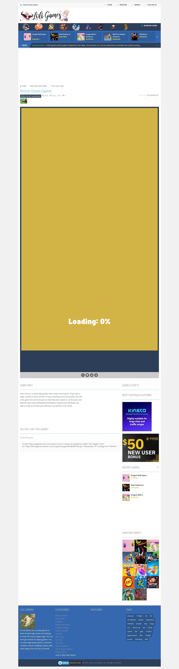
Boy (145, 623)
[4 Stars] (145, 95)
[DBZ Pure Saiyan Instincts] (128, 557)
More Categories (62, 646)
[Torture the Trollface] (153, 582)
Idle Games (59, 637)
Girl (136, 631)
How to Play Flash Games (65, 655)
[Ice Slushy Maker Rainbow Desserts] (141, 570)
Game (129, 631)
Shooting (138, 639)
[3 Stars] (143, 95)
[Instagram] (33, 654)
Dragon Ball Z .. (137, 495)
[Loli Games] (45, 15)
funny (150, 627)
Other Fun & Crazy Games (38, 86)
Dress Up (136, 627)
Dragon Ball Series (62, 624)
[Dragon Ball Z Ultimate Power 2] (126, 497)
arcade (138, 623)
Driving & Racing (61, 628)
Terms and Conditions (64, 649)
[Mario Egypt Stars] (128, 570)
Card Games (60, 618)
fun (144, 627)
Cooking (58, 621)
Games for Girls (61, 631)
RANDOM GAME (150, 25)
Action (140, 620)
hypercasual (132, 635)
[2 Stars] (141, 95)
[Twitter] (25, 654)
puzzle (129, 639)
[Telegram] (40, 654)
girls (141, 631)
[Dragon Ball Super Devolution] (126, 477)
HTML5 (149, 631)
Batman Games (61, 615)
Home (24, 86)
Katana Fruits (38, 45)
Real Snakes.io (64, 34)
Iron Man (59, 640)
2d (146, 616)
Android (130, 623)
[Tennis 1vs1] (128, 582)
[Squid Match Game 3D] (141, 594)
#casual (130, 616)
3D (151, 616)
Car (128, 627)
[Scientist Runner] (153, 557)
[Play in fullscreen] (92, 375)
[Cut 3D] (153, 570)
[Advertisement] (89, 66)
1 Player (139, 616)
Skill (146, 639)
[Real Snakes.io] (126, 487)
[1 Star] (140, 95)
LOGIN (109, 5)
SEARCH (137, 5)
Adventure (150, 620)
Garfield (58, 634)
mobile (148, 635)
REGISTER (123, 5)
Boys (152, 623)
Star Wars (59, 643)
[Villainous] (141, 557)
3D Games (131, 620)
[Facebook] (22, 654)
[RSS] (44, 654)
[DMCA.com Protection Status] (70, 662)
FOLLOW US (152, 5)
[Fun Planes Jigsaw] (141, 582)
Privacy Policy (60, 652)
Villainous (143, 34)
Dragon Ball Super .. (139, 475)
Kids (141, 635)
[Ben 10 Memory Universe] (128, 594)
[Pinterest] (36, 654)
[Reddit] (29, 654)
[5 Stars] (146, 95)
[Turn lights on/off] (83, 375)
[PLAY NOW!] (27, 36)
